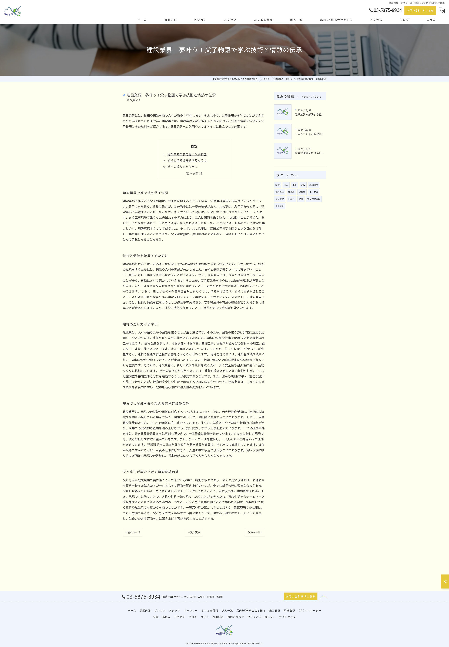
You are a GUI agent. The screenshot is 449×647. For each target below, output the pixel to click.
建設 (303, 184)
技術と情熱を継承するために (187, 160)
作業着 (291, 191)
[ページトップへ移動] (323, 596)
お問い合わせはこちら (420, 10)
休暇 (301, 198)
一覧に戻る (194, 532)
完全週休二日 (313, 198)
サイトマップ (287, 617)
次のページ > (255, 532)
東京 (294, 184)
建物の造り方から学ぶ (182, 166)
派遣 (277, 184)
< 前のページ (133, 532)
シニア (291, 198)
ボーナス (314, 191)
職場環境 (313, 184)
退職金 (302, 191)
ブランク (279, 198)
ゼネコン (279, 205)
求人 (286, 184)
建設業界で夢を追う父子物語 (187, 154)
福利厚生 (279, 191)
